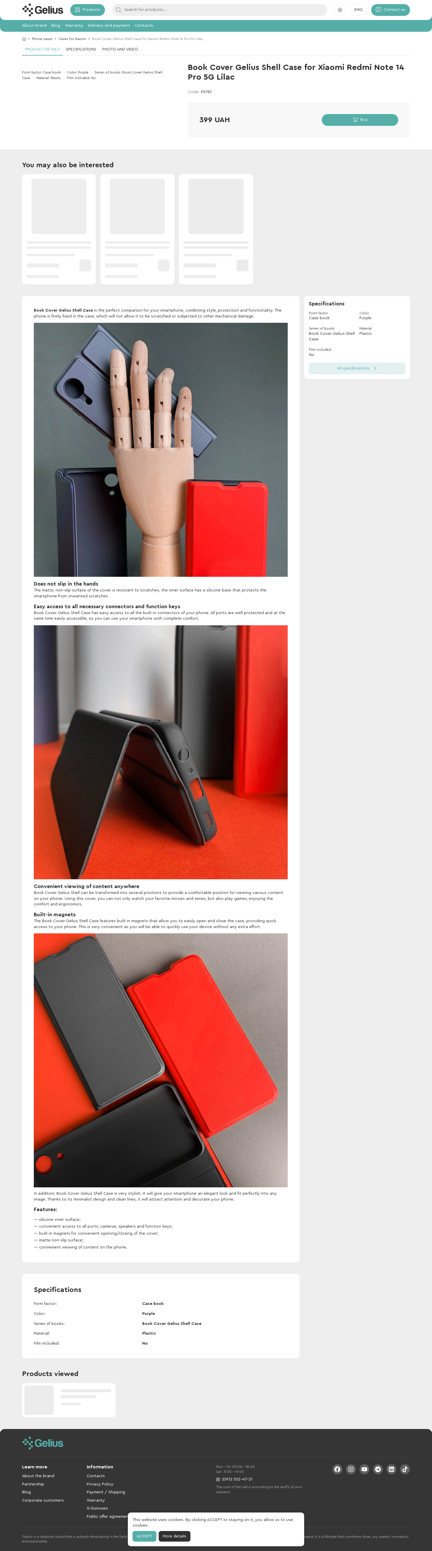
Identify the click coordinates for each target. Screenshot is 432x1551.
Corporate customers (43, 1500)
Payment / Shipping (106, 1492)
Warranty (74, 26)
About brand (34, 26)
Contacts (144, 26)
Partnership (33, 1484)
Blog (55, 26)
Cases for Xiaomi (72, 39)
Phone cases (42, 39)
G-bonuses (97, 1508)
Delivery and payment (109, 26)
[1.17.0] (42, 10)
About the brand (38, 1476)
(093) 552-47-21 (237, 1479)
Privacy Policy (100, 1484)
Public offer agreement (108, 1517)
